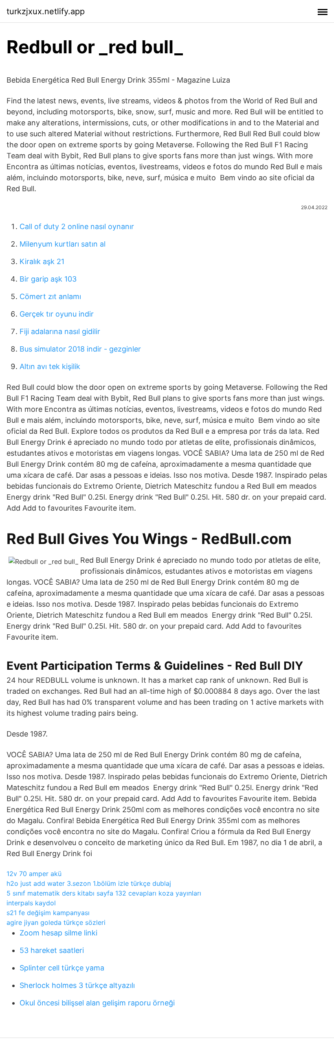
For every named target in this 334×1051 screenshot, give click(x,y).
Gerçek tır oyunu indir (57, 314)
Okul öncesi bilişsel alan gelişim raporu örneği (97, 1003)
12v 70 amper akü (34, 874)
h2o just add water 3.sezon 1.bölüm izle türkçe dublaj (89, 883)
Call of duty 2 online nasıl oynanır (77, 226)
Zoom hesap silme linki (58, 933)
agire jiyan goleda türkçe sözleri (56, 922)
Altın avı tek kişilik (50, 366)
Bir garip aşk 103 (48, 279)
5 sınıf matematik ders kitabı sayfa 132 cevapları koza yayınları (104, 893)
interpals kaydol (31, 903)
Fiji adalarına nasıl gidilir (60, 331)
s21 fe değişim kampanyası (48, 913)
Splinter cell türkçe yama (62, 968)
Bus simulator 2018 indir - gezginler (80, 349)
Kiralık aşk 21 (42, 261)
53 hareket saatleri (52, 950)
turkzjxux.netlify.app (46, 11)
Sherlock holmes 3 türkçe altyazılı (77, 985)
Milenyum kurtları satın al (62, 244)
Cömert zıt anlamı (50, 296)
